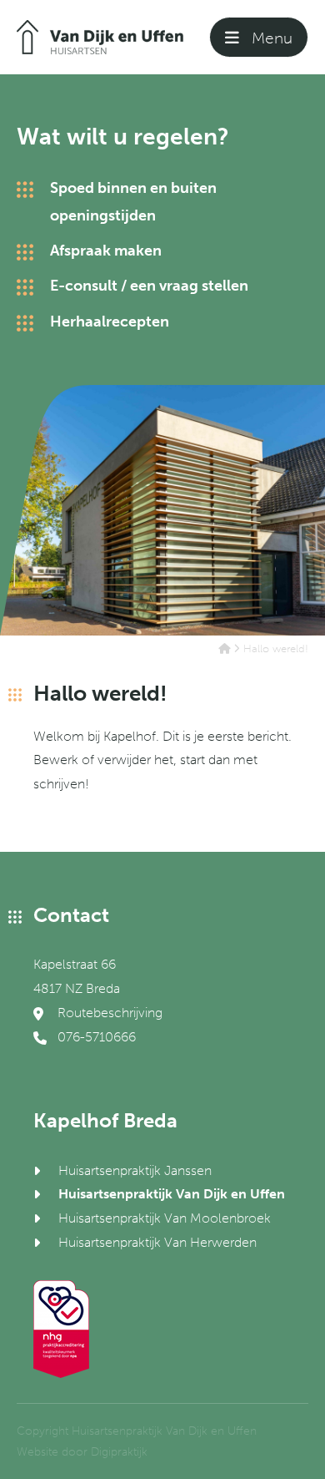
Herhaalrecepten (109, 321)
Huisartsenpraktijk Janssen (135, 1170)
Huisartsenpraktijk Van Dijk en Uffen (171, 1194)
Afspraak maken (106, 250)
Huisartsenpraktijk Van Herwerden (157, 1242)
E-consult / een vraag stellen (149, 285)
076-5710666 (95, 1037)
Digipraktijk (119, 1452)
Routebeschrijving (108, 1013)
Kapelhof (129, 736)
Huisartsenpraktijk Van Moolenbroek (164, 1218)
